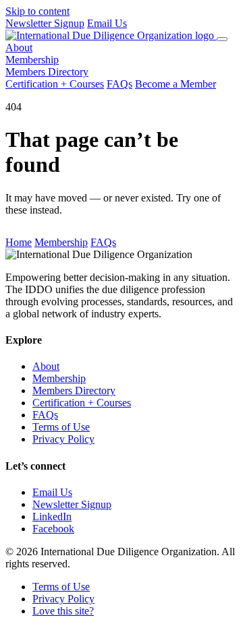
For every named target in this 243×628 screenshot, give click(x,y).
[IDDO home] (111, 35)
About (18, 47)
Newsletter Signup (44, 23)
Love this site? (63, 611)
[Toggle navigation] (222, 39)
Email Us (107, 23)
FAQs (119, 84)
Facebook (53, 528)
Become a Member (175, 84)
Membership (32, 59)
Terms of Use (61, 427)
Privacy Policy (63, 439)
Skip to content (37, 11)
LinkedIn (52, 516)
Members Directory (46, 71)
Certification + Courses (54, 84)
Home (18, 242)
